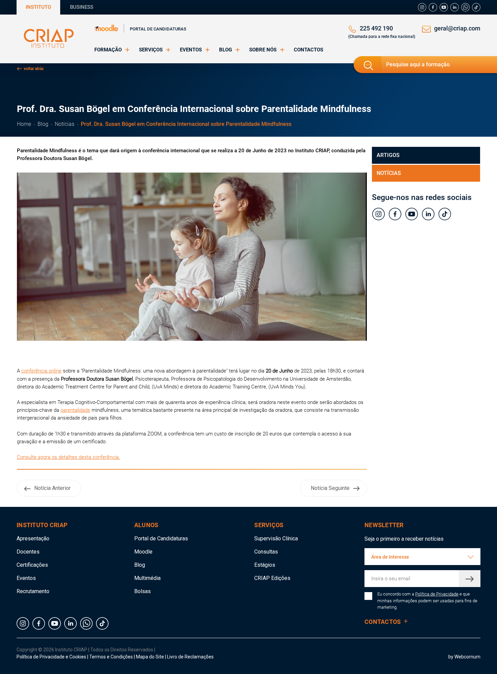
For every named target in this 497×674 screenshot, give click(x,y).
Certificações (32, 565)
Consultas (266, 551)
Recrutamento (33, 591)
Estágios (264, 565)
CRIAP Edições (272, 578)
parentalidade (75, 410)
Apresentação (33, 538)
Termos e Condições (111, 656)
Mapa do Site (150, 656)
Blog (43, 124)
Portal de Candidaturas (158, 28)
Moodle (143, 551)
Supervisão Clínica (276, 538)
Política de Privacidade (436, 594)
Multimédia (147, 578)
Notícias (64, 124)
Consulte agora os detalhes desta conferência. (68, 457)
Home (24, 124)
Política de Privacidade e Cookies (51, 656)
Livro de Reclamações (190, 656)
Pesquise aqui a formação (418, 64)
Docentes (28, 551)
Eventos (26, 578)
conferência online (41, 371)
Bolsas (142, 591)
